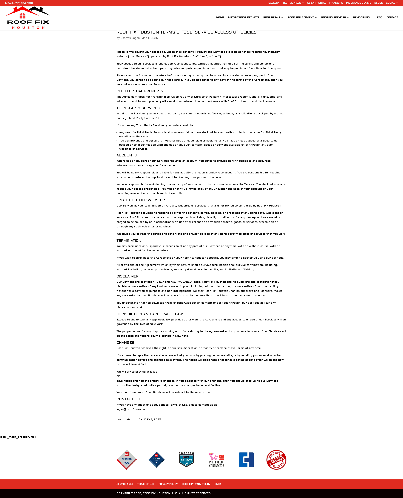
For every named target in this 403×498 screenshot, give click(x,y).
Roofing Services (333, 18)
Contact (392, 18)
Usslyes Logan (130, 38)
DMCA (218, 484)
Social (390, 3)
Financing (336, 3)
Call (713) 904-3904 (20, 3)
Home (220, 18)
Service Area (124, 484)
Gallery (274, 3)
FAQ (379, 18)
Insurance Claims (358, 3)
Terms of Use (145, 484)
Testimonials (292, 3)
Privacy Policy (168, 484)
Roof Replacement (301, 18)
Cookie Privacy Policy (196, 484)
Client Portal (316, 3)
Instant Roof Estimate (243, 18)
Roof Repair (271, 18)
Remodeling (361, 18)
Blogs (378, 3)
